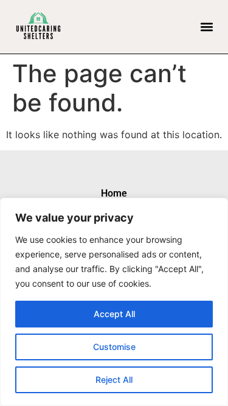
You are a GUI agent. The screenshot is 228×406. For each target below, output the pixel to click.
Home (114, 193)
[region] (114, 302)
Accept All (114, 314)
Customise (114, 346)
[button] (206, 26)
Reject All (114, 379)
